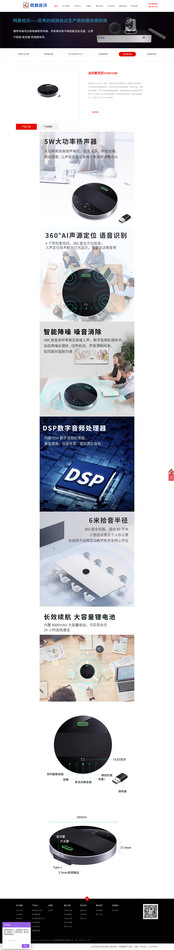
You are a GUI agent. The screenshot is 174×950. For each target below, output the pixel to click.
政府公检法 (68, 926)
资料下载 (99, 914)
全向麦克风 (127, 54)
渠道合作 (83, 910)
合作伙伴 (111, 6)
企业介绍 (19, 910)
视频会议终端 (23, 54)
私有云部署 (68, 922)
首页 (56, 6)
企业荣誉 (19, 914)
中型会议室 (68, 918)
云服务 (88, 6)
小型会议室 (68, 910)
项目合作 (83, 918)
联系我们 (19, 918)
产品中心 (77, 6)
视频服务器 (48, 54)
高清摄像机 (103, 54)
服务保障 (99, 910)
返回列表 (95, 112)
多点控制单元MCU (76, 54)
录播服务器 (151, 54)
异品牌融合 (68, 914)
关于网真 (65, 6)
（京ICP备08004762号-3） (83, 940)
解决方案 (99, 6)
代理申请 (83, 914)
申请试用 (134, 6)
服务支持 (122, 6)
